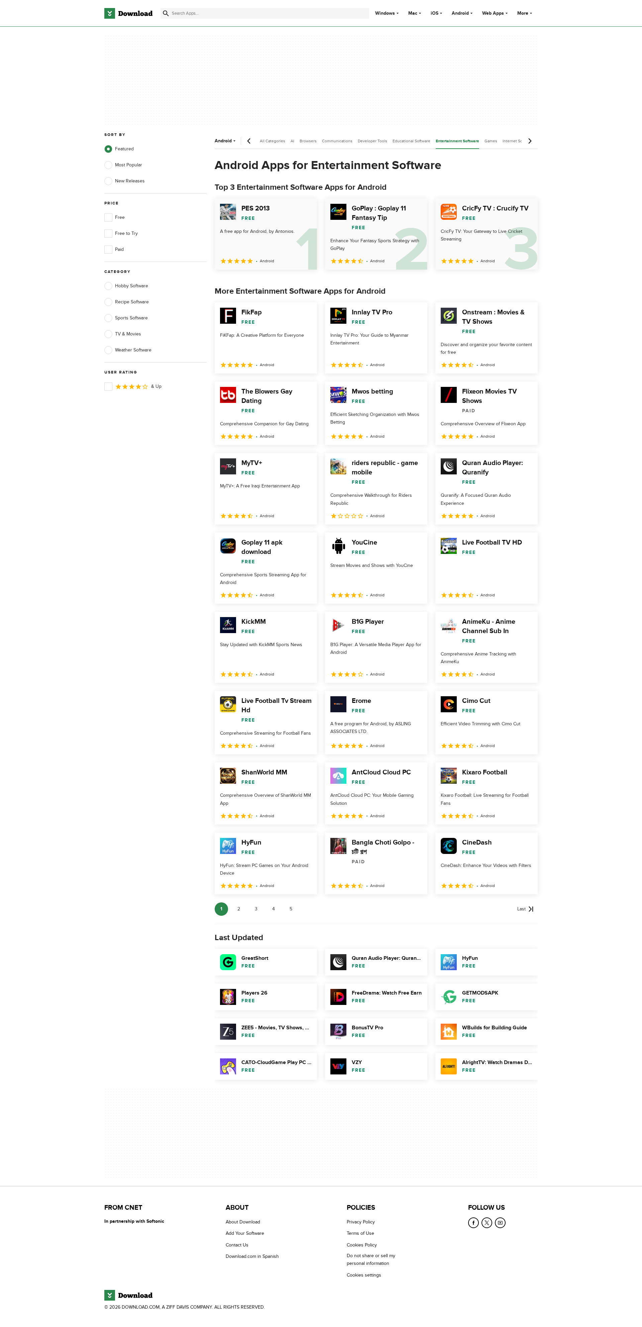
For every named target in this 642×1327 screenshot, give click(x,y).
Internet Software (518, 141)
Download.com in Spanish (252, 1256)
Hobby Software (131, 286)
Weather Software (133, 350)
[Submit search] (165, 13)
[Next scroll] (530, 141)
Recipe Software (132, 302)
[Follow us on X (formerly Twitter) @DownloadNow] (486, 1222)
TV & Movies (128, 334)
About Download (243, 1222)
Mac (412, 13)
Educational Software (411, 141)
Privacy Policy (361, 1222)
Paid (119, 249)
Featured (124, 149)
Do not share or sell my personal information (371, 1259)
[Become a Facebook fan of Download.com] (473, 1222)
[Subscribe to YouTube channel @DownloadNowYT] (500, 1222)
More (522, 13)
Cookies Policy (362, 1244)
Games (491, 141)
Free (120, 217)
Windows (385, 13)
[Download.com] (128, 13)
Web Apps (493, 13)
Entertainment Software (457, 141)
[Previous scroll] (249, 141)
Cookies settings (364, 1275)
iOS (434, 13)
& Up (156, 386)
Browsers (308, 141)
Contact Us (237, 1244)
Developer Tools (372, 141)
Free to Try (126, 233)
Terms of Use (360, 1233)
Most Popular (128, 165)
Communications (337, 141)
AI (292, 141)
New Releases (130, 181)
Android (460, 13)
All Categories (272, 141)
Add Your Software (245, 1233)
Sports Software (131, 318)
